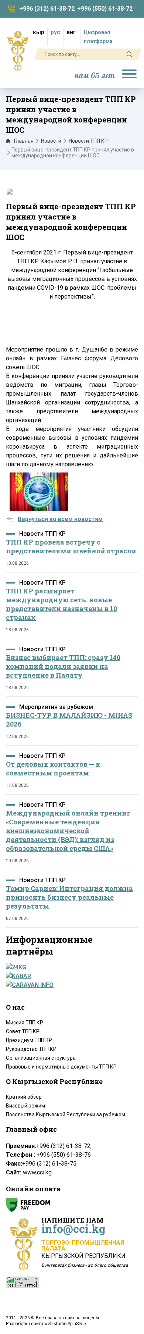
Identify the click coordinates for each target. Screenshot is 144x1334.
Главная (24, 141)
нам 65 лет (95, 76)
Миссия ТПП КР (24, 1023)
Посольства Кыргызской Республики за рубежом (65, 1114)
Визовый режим (25, 1106)
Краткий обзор (24, 1097)
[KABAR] (70, 976)
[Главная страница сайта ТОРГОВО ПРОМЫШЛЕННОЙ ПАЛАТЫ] (17, 50)
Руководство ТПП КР (31, 1049)
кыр (38, 32)
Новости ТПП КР (88, 141)
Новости (51, 141)
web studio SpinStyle (65, 1323)
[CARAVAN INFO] (70, 985)
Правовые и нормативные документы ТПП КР (61, 1067)
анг (71, 32)
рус (55, 32)
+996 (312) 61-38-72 (47, 8)
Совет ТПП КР (23, 1031)
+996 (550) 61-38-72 (105, 8)
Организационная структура (41, 1058)
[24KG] (70, 967)
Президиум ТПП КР (29, 1040)
